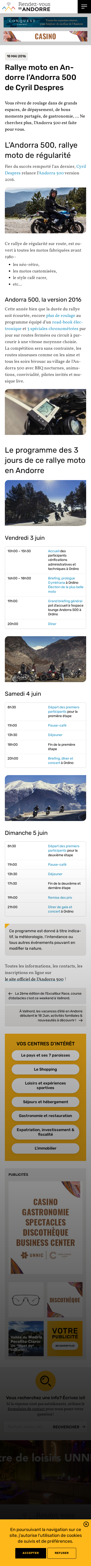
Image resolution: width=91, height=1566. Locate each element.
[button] (86, 1525)
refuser (62, 1553)
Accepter (31, 1553)
